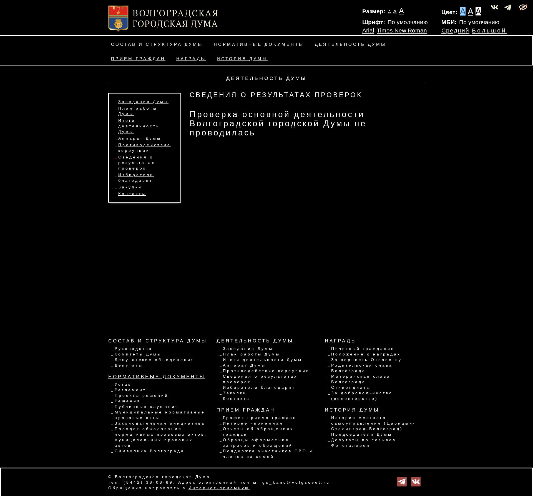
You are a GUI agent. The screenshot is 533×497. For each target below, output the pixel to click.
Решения (128, 401)
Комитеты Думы (138, 354)
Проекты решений (142, 395)
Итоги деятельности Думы (139, 126)
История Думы (242, 58)
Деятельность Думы (350, 44)
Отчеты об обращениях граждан (258, 432)
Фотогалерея (350, 445)
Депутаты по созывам (364, 440)
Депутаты (129, 365)
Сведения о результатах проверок (136, 162)
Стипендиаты (351, 387)
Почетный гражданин (363, 348)
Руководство (133, 348)
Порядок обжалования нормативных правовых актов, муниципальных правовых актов (161, 437)
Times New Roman (402, 30)
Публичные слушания (147, 406)
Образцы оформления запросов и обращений (258, 443)
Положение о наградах (366, 354)
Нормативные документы (259, 44)
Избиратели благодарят (259, 387)
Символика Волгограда (150, 451)
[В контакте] (416, 481)
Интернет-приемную (219, 488)
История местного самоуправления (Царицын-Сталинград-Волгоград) (373, 423)
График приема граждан (260, 417)
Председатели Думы (361, 434)
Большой (489, 30)
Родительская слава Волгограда (362, 368)
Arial (368, 30)
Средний (455, 30)
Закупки (130, 187)
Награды (191, 58)
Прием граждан (138, 58)
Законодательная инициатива (160, 423)
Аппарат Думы (139, 138)
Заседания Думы (143, 101)
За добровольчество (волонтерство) (362, 396)
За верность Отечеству (366, 359)
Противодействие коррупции (266, 371)
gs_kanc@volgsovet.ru (296, 482)
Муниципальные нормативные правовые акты (160, 415)
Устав (123, 384)
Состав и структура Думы (157, 44)
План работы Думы (251, 354)
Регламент (130, 390)
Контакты (132, 193)
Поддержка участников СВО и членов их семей (268, 454)
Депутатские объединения (155, 359)
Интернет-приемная (253, 423)
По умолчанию (408, 22)
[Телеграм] (402, 481)
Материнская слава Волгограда (361, 379)
